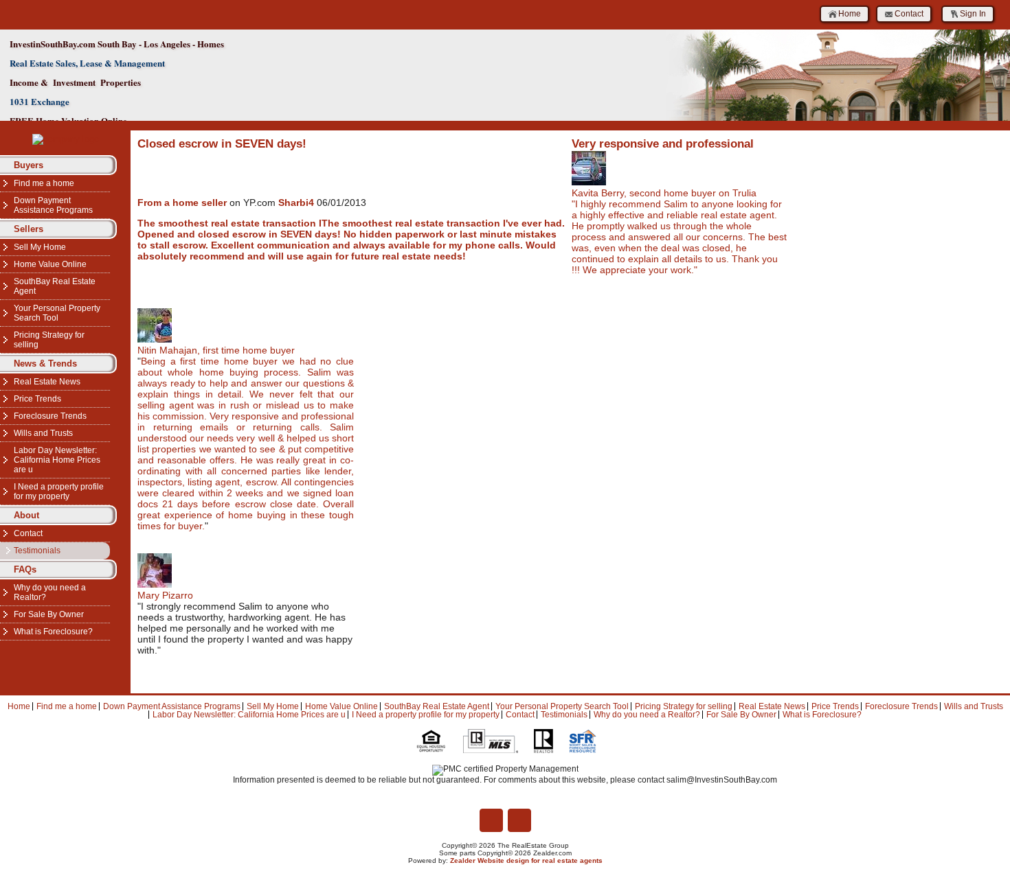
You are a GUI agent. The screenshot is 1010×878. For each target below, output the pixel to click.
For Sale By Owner (49, 614)
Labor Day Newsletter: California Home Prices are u (57, 460)
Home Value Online (50, 264)
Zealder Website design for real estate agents (526, 860)
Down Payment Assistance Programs (53, 205)
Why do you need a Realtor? (50, 592)
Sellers (28, 229)
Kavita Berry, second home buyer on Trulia (664, 192)
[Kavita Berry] (589, 181)
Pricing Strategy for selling (49, 339)
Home (849, 14)
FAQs (25, 569)
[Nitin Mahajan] (154, 339)
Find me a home (44, 183)
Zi (519, 820)
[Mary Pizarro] (154, 584)
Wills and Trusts (43, 433)
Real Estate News (47, 381)
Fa (491, 820)
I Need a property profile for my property (59, 491)
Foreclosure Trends (50, 416)
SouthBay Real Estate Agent (55, 286)
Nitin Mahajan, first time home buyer (216, 350)
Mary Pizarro (165, 595)
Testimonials (37, 550)
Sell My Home (40, 247)
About (26, 515)
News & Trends (45, 363)
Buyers (28, 165)
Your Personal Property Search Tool (57, 313)
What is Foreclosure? (53, 631)
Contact (909, 14)
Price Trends (37, 399)
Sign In (973, 14)
